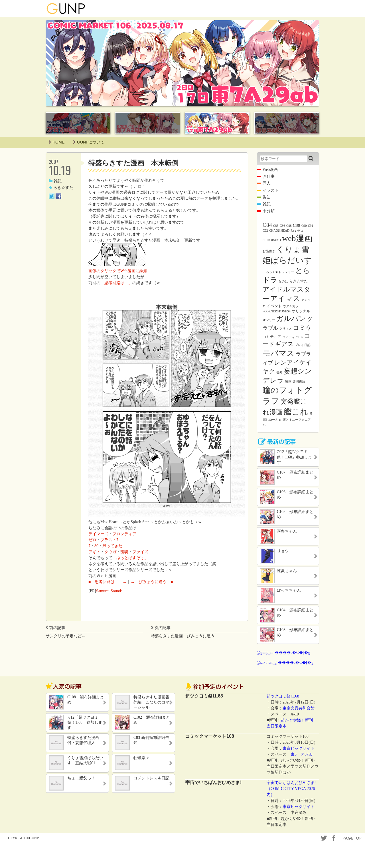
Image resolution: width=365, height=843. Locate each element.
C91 (310, 225)
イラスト (271, 190)
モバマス (279, 353)
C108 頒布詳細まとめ (85, 699)
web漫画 (297, 238)
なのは (283, 281)
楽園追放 (299, 381)
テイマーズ (98, 534)
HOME (58, 142)
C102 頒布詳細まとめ (151, 720)
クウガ (110, 552)
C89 (296, 225)
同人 (267, 183)
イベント (274, 306)
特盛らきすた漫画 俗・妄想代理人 (85, 740)
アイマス (285, 298)
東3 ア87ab (301, 754)
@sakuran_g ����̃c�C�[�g (285, 662)
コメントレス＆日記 (151, 778)
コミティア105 (292, 337)
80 (96, 546)
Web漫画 (270, 169)
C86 (282, 225)
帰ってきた (112, 546)
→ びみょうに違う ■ (152, 582)
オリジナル (301, 311)
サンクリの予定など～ (66, 636)
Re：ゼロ (297, 230)
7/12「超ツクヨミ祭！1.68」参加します (84, 722)
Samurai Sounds (109, 591)
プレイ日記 (303, 345)
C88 (289, 225)
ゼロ (92, 540)
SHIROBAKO (272, 240)
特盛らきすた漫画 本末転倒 (133, 163)
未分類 (269, 211)
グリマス (285, 328)
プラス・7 (109, 540)
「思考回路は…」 (116, 283)
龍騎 (124, 552)
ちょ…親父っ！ (81, 778)
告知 (267, 197)
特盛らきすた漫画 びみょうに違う (183, 636)
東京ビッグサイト (299, 748)
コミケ (303, 327)
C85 (276, 225)
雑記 (58, 181)
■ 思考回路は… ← (107, 582)
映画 (288, 381)
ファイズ (140, 552)
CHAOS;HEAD (279, 230)
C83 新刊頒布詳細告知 (151, 740)
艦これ (296, 411)
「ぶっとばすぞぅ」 (130, 558)
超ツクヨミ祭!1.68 (283, 696)
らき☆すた (63, 187)
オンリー (269, 320)
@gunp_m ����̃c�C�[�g (283, 652)
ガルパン (291, 318)
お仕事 (269, 176)
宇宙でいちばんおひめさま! (291, 783)
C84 (267, 225)
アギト (94, 552)
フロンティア (124, 534)
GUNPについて (90, 142)
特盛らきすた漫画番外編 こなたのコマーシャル (151, 702)
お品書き (269, 251)
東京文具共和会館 (299, 708)
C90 (304, 225)
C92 (265, 230)
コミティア (272, 337)
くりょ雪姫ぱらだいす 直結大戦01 (85, 760)
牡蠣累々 (141, 758)
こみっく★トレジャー (278, 272)
